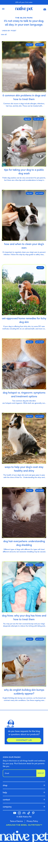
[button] (44, 9)
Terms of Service (16, 821)
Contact (6, 799)
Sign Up (41, 773)
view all (4, 34)
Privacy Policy (32, 821)
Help (5, 792)
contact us (24, 740)
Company (7, 806)
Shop (5, 785)
